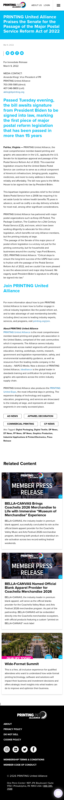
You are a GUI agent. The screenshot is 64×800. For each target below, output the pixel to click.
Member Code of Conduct (20, 764)
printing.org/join (41, 321)
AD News (12, 416)
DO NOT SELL (11, 734)
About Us (36, 5)
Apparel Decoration (40, 416)
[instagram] (7, 749)
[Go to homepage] (32, 715)
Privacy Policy (13, 729)
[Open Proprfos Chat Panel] (58, 793)
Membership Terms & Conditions (24, 759)
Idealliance (26, 369)
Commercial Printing (20, 424)
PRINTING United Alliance (16, 332)
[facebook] (33, 749)
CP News (49, 424)
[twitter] (24, 749)
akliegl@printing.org (13, 92)
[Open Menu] (58, 5)
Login (47, 5)
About (8, 724)
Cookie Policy (12, 739)
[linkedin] (16, 749)
